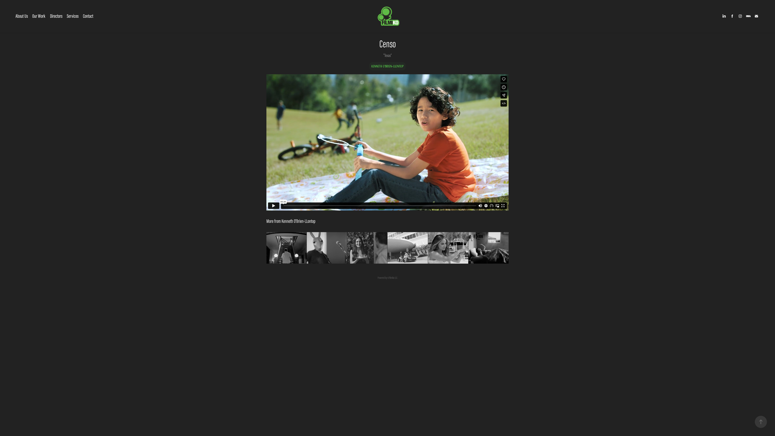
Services (73, 16)
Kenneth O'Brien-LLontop (387, 66)
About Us (22, 16)
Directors (56, 16)
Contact (88, 16)
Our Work (38, 16)
